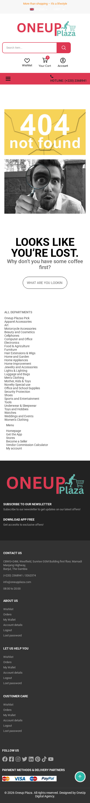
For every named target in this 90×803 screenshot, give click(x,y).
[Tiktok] (44, 759)
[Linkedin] (31, 759)
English (40, 9)
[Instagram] (18, 759)
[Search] (64, 47)
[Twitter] (24, 759)
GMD (57, 9)
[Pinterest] (37, 759)
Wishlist (27, 65)
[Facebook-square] (11, 759)
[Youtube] (51, 759)
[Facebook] (5, 759)
